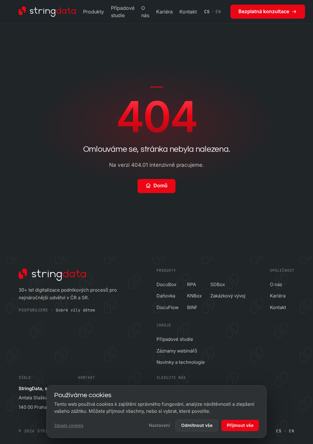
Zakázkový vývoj (227, 296)
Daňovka (165, 296)
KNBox (194, 296)
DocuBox (166, 284)
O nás (145, 11)
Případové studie (122, 11)
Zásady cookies (68, 425)
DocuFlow (167, 307)
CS (206, 11)
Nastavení (159, 425)
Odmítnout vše (196, 425)
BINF (192, 307)
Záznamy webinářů (176, 351)
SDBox (217, 284)
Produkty (93, 12)
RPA (191, 284)
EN (218, 11)
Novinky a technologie (180, 362)
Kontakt (188, 12)
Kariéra (164, 12)
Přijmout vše (240, 425)
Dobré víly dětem (75, 310)
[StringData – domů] (47, 11)
